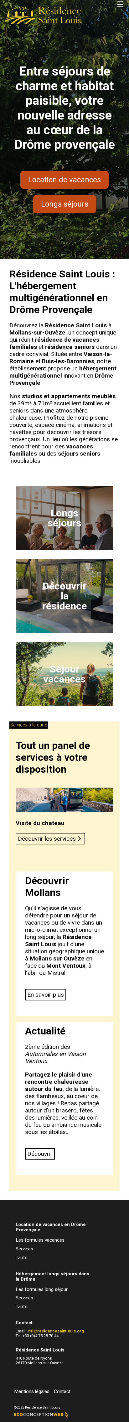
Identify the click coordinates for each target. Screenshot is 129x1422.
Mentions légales (31, 1391)
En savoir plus (45, 994)
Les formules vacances (40, 1240)
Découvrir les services (47, 838)
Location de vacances (64, 179)
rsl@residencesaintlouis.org (56, 1331)
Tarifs (22, 1257)
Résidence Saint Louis (76, 325)
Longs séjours (64, 204)
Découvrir (40, 1153)
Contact (62, 1391)
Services (24, 1249)
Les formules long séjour (42, 1289)
